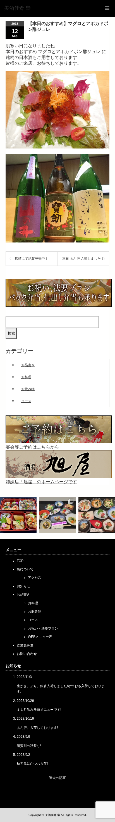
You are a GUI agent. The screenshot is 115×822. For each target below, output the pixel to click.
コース (26, 401)
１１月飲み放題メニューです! (39, 710)
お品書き (28, 365)
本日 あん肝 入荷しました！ (83, 259)
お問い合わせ (27, 654)
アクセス (34, 578)
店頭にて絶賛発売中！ (31, 259)
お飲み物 (28, 389)
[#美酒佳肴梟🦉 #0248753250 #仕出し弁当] (18, 515)
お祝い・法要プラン (43, 628)
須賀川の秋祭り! (29, 746)
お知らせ (23, 586)
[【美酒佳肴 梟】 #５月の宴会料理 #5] (96, 515)
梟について (25, 569)
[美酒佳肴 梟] (17, 8)
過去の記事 (57, 778)
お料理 (26, 377)
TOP (20, 561)
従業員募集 (25, 645)
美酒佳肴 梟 (52, 814)
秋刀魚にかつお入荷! (32, 764)
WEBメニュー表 (40, 637)
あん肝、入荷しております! (37, 728)
